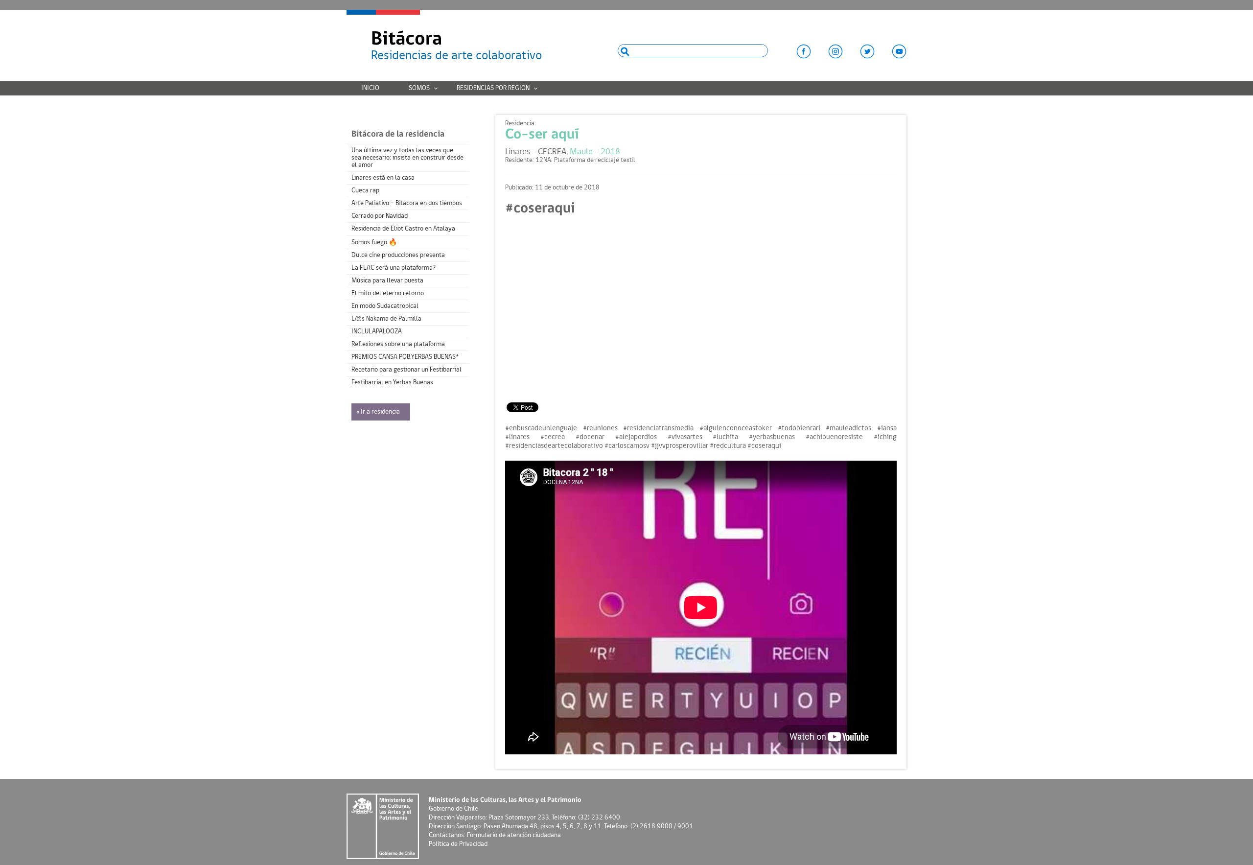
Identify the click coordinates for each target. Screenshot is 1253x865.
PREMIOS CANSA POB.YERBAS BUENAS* (405, 357)
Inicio (370, 88)
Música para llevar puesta (387, 280)
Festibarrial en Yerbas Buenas (392, 382)
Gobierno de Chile (453, 809)
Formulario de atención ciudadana (514, 835)
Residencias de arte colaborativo (456, 46)
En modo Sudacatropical (384, 306)
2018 (610, 152)
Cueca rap (365, 190)
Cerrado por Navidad (379, 216)
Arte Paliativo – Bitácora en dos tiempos (406, 203)
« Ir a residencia (378, 412)
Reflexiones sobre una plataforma (398, 344)
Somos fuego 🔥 (374, 242)
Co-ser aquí (542, 134)
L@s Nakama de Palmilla (386, 319)
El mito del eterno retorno (387, 293)
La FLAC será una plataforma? (393, 268)
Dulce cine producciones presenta (398, 255)
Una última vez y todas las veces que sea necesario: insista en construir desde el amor (407, 158)
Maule (581, 152)
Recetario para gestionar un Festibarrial (406, 370)
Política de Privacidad (458, 844)
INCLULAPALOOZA (376, 331)
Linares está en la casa (383, 178)
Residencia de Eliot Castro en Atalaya (403, 229)
